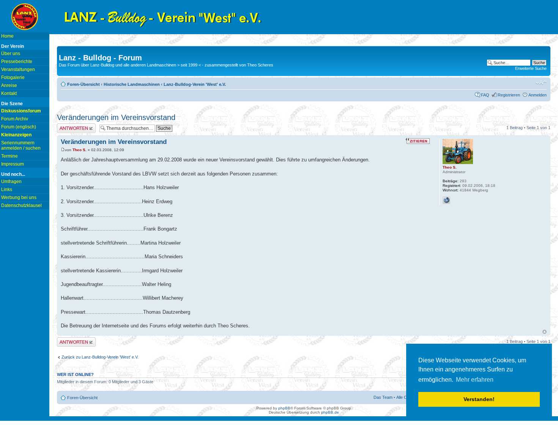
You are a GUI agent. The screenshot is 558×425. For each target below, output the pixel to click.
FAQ (485, 95)
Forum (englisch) (18, 127)
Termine (9, 156)
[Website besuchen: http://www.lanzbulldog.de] (446, 200)
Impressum (12, 164)
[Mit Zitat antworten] (417, 141)
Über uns (10, 53)
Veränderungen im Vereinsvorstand (116, 117)
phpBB (284, 408)
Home (7, 36)
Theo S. (80, 150)
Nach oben (544, 332)
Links (6, 189)
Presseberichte (16, 61)
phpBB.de (330, 412)
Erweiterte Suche (531, 68)
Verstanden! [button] (479, 399)
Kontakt (9, 93)
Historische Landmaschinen (132, 84)
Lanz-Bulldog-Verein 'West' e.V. (195, 84)
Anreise (9, 85)
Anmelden (537, 95)
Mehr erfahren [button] (474, 379)
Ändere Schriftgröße (541, 82)
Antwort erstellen (72, 125)
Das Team (383, 397)
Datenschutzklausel (21, 205)
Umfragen (11, 181)
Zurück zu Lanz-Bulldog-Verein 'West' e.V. (100, 357)
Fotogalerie (13, 77)
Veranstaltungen (18, 69)
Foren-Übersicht (83, 84)
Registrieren (509, 95)
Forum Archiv (14, 119)
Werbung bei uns (18, 197)
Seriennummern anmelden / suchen (21, 145)
